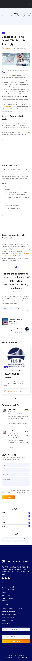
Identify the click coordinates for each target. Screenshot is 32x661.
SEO (3, 519)
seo (11, 308)
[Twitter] (3, 578)
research (9, 541)
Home (3, 16)
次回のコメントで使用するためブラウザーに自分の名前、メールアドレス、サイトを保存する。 (16, 492)
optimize (26, 538)
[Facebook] (6, 578)
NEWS (4, 513)
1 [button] (15, 398)
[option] (16, 150)
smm (19, 541)
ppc (3, 541)
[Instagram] (9, 578)
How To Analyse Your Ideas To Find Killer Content (13, 374)
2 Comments (22, 48)
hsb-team (7, 48)
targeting (17, 308)
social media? (22, 135)
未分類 (3, 526)
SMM (3, 523)
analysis (5, 538)
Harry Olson (12, 431)
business (11, 538)
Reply (26, 409)
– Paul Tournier (16, 291)
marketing (5, 308)
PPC (8, 16)
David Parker (12, 409)
